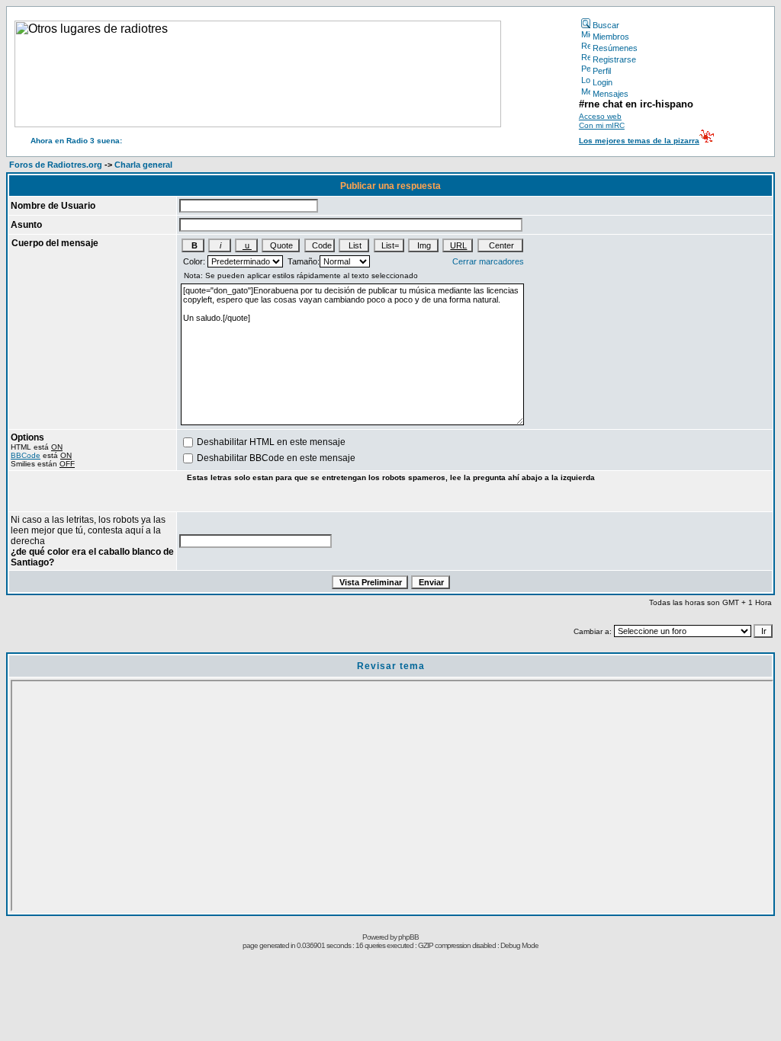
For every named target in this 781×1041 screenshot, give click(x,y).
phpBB (408, 937)
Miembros (611, 36)
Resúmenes (615, 48)
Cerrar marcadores (488, 261)
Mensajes (610, 93)
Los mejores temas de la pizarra (639, 140)
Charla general (143, 164)
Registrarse (614, 59)
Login (602, 82)
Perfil (602, 70)
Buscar (606, 25)
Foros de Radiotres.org (55, 164)
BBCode (25, 455)
